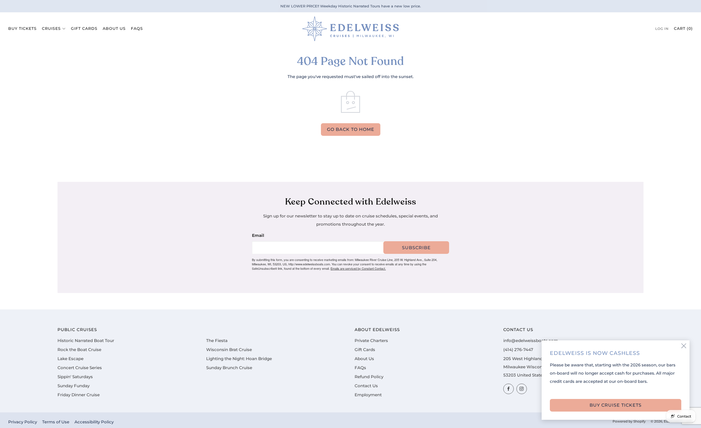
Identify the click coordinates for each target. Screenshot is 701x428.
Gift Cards (84, 28)
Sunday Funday (74, 385)
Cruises (51, 28)
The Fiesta (217, 340)
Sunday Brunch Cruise (229, 367)
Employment (368, 394)
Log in (662, 29)
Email (258, 236)
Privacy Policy (22, 422)
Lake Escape (71, 358)
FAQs (137, 28)
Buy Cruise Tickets (616, 405)
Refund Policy (369, 376)
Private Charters (371, 340)
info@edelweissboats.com (530, 340)
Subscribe (416, 247)
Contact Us (366, 385)
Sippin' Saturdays (75, 376)
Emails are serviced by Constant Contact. (358, 268)
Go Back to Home (350, 129)
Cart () (683, 28)
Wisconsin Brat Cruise (229, 349)
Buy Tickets (22, 28)
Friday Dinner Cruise (79, 394)
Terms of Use (55, 422)
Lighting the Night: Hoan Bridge (239, 358)
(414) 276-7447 (518, 349)
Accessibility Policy (94, 422)
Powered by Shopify (629, 421)
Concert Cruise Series (80, 367)
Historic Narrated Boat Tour (86, 340)
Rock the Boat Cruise (79, 349)
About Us (114, 28)
